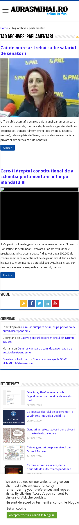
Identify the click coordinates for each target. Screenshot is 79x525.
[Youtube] (55, 303)
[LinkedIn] (47, 303)
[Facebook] (31, 303)
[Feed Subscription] (77, 37)
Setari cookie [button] (16, 509)
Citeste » (7, 147)
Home (4, 28)
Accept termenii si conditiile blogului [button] (31, 515)
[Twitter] (39, 303)
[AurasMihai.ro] (39, 10)
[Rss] (23, 303)
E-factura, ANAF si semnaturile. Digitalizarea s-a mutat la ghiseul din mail (49, 396)
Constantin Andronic (15, 359)
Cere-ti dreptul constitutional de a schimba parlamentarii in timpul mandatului (37, 176)
